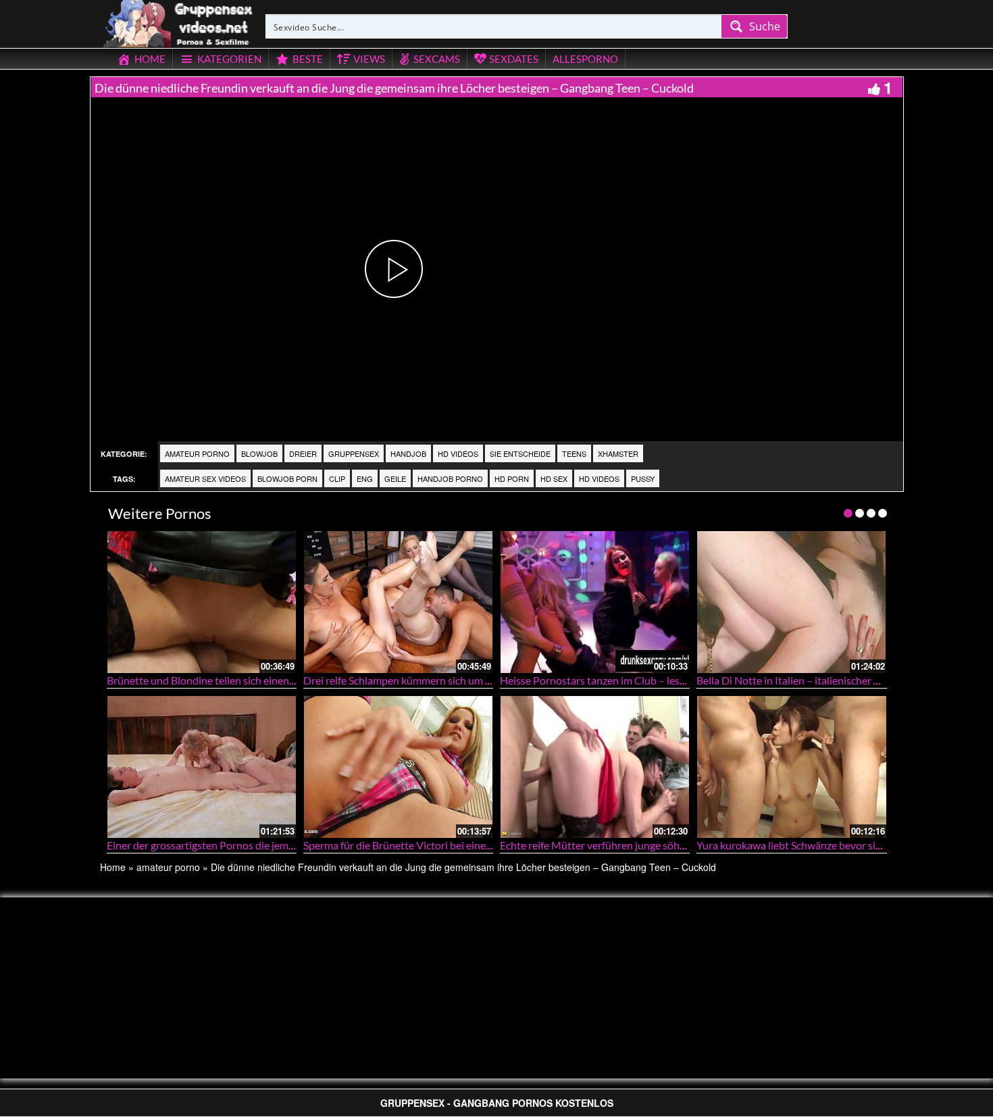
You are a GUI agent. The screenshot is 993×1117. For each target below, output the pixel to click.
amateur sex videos (205, 478)
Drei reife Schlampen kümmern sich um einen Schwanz (428, 680)
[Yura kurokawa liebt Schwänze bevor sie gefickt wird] (791, 766)
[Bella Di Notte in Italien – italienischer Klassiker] (791, 601)
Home (113, 867)
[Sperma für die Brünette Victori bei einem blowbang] (398, 766)
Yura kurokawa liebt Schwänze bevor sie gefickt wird (816, 845)
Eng (365, 478)
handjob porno (450, 478)
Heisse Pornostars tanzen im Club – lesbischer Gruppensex (636, 680)
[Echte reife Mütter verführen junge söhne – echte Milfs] (595, 766)
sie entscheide (520, 453)
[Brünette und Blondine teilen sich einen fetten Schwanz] (202, 601)
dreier (303, 453)
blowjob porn (287, 478)
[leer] (179, 21)
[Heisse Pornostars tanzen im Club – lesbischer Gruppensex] (595, 601)
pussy (643, 478)
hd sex (553, 478)
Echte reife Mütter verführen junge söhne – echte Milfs (626, 845)
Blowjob (259, 453)
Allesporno (585, 59)
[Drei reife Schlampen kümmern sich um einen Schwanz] (398, 601)
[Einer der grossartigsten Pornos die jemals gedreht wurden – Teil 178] (202, 766)
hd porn (511, 478)
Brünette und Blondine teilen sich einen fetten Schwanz (234, 680)
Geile (395, 478)
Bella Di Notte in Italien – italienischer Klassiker (806, 680)
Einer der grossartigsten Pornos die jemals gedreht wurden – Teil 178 (265, 845)
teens (574, 453)
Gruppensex (353, 453)
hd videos (458, 453)
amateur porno (197, 453)
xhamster (618, 453)
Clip (337, 478)
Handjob (408, 453)
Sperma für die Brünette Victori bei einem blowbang (422, 845)
